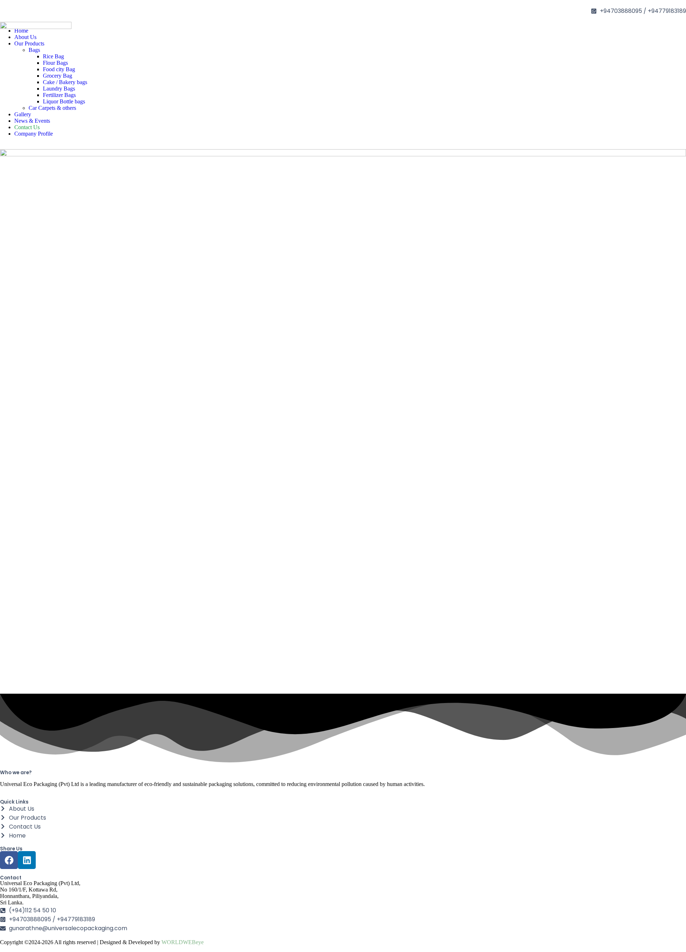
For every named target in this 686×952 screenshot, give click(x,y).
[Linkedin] (27, 860)
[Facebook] (9, 860)
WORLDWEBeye (182, 942)
